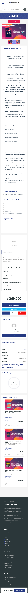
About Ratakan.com (9, 533)
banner (10, 364)
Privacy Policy (8, 541)
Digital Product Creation (11, 577)
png (7, 367)
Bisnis (6, 420)
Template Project (8, 419)
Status (6, 543)
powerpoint (10, 367)
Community (8, 567)
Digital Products (8, 417)
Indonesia (6, 501)
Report (11, 312)
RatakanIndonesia (10, 555)
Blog (6, 537)
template (6, 364)
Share (13, 22)
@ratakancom (9, 560)
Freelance (8, 582)
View (14, 336)
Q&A (6, 535)
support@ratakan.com (9, 523)
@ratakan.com (9, 565)
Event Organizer (9, 584)
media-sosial (15, 364)
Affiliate (8, 579)
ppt (2, 364)
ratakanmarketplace (10, 557)
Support (7, 545)
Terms (6, 539)
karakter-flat (16, 365)
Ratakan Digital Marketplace (8, 562)
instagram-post (9, 365)
